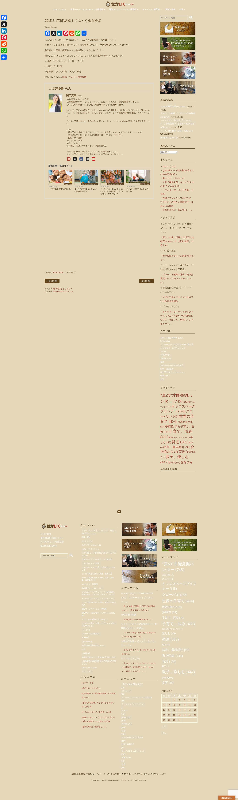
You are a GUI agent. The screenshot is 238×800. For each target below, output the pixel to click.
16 (179, 710)
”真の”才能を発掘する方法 (89, 184)
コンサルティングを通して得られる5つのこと (98, 568)
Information (68, 184)
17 (185, 710)
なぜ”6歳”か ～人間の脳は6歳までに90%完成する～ (99, 554)
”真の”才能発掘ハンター (178, 567)
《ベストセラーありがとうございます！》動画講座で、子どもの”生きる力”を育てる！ (112, 191)
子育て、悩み (178, 624)
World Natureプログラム (63, 291)
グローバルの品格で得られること (95, 619)
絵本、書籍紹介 (176, 447)
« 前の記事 (52, 281)
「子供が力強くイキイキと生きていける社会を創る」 (139, 652)
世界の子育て (178, 601)
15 (174, 710)
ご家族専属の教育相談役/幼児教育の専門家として (99, 662)
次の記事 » (146, 281)
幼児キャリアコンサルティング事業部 (87, 9)
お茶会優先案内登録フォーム (93, 645)
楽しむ (169, 633)
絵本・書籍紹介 (167, 369)
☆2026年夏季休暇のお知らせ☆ (60, 189)
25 (190, 715)
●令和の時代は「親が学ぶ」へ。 (95, 727)
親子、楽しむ (178, 672)
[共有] (4, 57)
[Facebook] (81, 159)
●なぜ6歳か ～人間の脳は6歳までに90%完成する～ (98, 695)
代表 (181, 9)
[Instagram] (87, 159)
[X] (75, 159)
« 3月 (164, 726)
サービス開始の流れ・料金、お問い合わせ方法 (99, 603)
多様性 (172, 426)
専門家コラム (145, 184)
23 (179, 715)
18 (190, 710)
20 (164, 715)
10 (185, 705)
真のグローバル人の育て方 (171, 365)
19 (195, 710)
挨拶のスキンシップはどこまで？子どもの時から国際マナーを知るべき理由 (176, 202)
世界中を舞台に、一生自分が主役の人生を (99, 657)
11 (190, 705)
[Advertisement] (99, 235)
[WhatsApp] (4, 50)
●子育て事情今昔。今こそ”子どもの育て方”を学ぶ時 (98, 705)
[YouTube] (93, 159)
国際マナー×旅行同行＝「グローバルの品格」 (98, 614)
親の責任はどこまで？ (62, 289)
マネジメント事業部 (151, 9)
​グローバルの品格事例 (90, 634)
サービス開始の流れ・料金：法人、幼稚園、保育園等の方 (98, 579)
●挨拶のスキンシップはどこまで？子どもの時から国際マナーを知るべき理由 (98, 719)
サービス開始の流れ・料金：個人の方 (97, 574)
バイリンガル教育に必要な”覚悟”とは (137, 190)
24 (185, 715)
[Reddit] (4, 44)
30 (179, 720)
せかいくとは (59, 9)
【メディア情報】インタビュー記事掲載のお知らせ (86, 190)
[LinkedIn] (4, 31)
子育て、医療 (173, 617)
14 (169, 710)
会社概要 (85, 638)
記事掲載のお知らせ (169, 138)
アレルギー (165, 407)
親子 (165, 666)
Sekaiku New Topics (89, 668)
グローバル (174, 595)
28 (169, 720)
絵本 (165, 645)
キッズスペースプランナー (179, 586)
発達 (162, 362)
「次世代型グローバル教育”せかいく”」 (138, 619)
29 (174, 720)
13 (164, 710)
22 (174, 715)
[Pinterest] (4, 37)
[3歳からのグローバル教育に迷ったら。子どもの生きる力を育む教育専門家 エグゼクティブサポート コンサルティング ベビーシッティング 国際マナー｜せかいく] (120, 4)
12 (195, 705)
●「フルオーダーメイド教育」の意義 (96, 712)
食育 (162, 379)
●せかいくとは (87, 683)
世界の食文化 (172, 607)
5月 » (164, 733)
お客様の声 (86, 653)
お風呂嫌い (188, 402)
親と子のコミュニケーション (172, 372)
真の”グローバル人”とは (91, 545)
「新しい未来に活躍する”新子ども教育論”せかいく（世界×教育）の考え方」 (177, 241)
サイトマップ (87, 672)
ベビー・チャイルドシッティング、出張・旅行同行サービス (99, 532)
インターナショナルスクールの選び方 (176, 345)
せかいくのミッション (90, 549)
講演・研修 (170, 9)
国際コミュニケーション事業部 (123, 9)
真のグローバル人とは (174, 178)
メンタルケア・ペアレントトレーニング (98, 598)
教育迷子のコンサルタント (179, 437)
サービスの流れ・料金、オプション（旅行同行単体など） (99, 624)
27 (164, 720)
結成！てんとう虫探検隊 (74, 77)
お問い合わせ (87, 642)
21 (169, 715)
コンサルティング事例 (90, 563)
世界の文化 (165, 355)
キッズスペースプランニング (172, 348)
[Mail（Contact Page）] (68, 159)
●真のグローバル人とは (91, 688)
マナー (163, 352)
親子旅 (174, 462)
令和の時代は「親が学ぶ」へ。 (178, 210)
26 (195, 715)
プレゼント (86, 630)
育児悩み (172, 655)
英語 (185, 451)
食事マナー (165, 376)
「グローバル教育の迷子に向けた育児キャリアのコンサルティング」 (176, 278)
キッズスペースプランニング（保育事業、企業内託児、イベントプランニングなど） (99, 593)
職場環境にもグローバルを (92, 588)
